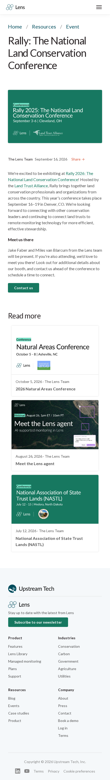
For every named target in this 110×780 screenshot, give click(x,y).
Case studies (18, 713)
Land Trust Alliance (31, 185)
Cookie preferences (79, 771)
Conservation (69, 646)
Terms (63, 735)
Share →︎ (78, 159)
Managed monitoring (24, 661)
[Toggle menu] (99, 7)
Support (14, 676)
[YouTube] (26, 771)
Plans (12, 668)
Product (14, 720)
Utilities (64, 676)
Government (68, 661)
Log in (63, 728)
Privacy (53, 771)
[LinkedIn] (17, 771)
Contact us (23, 288)
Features (15, 646)
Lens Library (17, 654)
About (63, 698)
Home (15, 26)
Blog (11, 698)
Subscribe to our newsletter (38, 622)
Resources (44, 26)
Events (13, 705)
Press (62, 705)
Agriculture (67, 668)
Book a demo (68, 720)
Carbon (64, 654)
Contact (64, 713)
